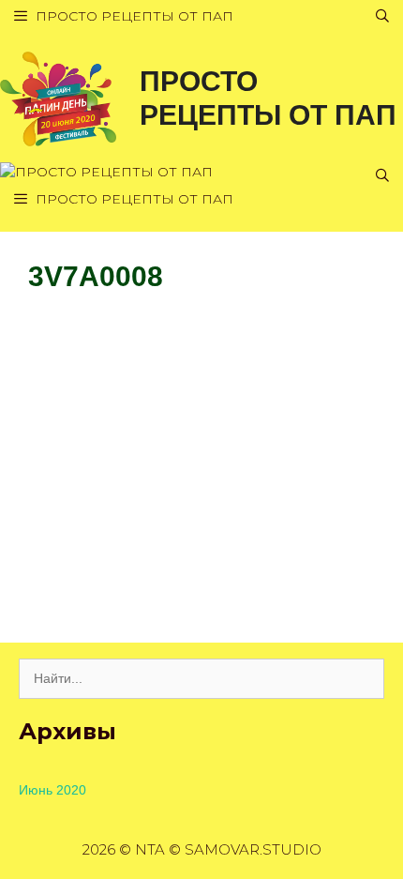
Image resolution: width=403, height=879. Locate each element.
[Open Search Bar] (382, 16)
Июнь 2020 (52, 789)
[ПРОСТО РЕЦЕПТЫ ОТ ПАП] (58, 98)
